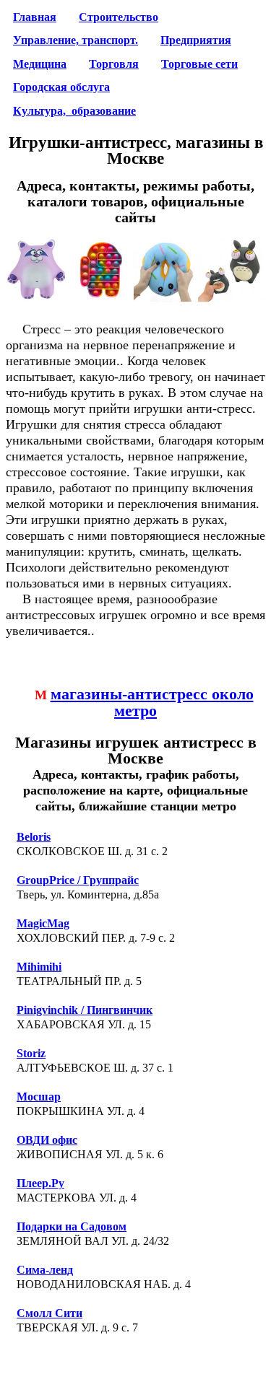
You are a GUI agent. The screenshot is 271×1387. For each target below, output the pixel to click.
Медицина (39, 64)
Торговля (114, 64)
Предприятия (195, 40)
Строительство (118, 17)
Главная (34, 17)
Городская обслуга (61, 87)
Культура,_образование (74, 111)
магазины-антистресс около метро (152, 702)
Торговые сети (199, 64)
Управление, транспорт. (75, 40)
